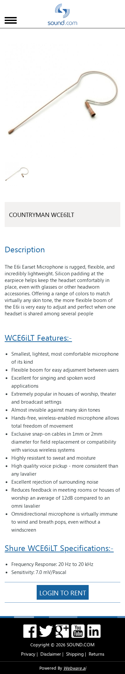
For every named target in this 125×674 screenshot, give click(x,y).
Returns (96, 654)
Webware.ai (74, 668)
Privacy (28, 654)
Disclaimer (50, 654)
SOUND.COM (81, 644)
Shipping (75, 654)
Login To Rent (62, 592)
